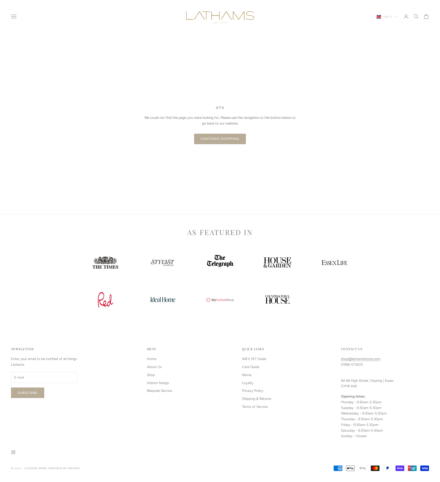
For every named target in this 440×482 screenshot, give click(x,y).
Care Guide (250, 367)
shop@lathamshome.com (360, 359)
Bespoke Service (159, 391)
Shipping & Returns (256, 399)
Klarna (246, 375)
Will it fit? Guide (254, 359)
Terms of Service (255, 407)
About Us (154, 367)
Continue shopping (220, 139)
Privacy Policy (252, 391)
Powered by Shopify (64, 468)
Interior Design (158, 383)
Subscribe (28, 393)
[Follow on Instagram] (13, 452)
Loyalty (247, 383)
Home (151, 359)
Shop (151, 375)
